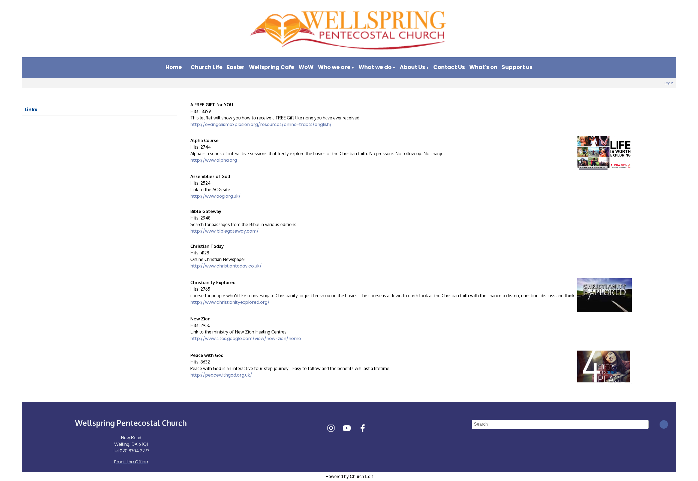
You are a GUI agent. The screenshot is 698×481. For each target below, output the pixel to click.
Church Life (206, 67)
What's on (483, 67)
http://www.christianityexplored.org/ (230, 302)
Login (668, 83)
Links (31, 109)
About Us (412, 67)
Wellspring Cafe (271, 67)
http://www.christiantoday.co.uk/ (226, 266)
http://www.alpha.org (213, 160)
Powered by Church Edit (349, 476)
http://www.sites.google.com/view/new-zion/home (245, 338)
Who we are (334, 67)
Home (174, 67)
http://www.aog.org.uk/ (215, 196)
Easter (236, 67)
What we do (375, 67)
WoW (306, 67)
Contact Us (449, 67)
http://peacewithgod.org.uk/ (221, 375)
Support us (517, 67)
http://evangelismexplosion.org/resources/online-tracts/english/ (261, 124)
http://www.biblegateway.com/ (224, 231)
